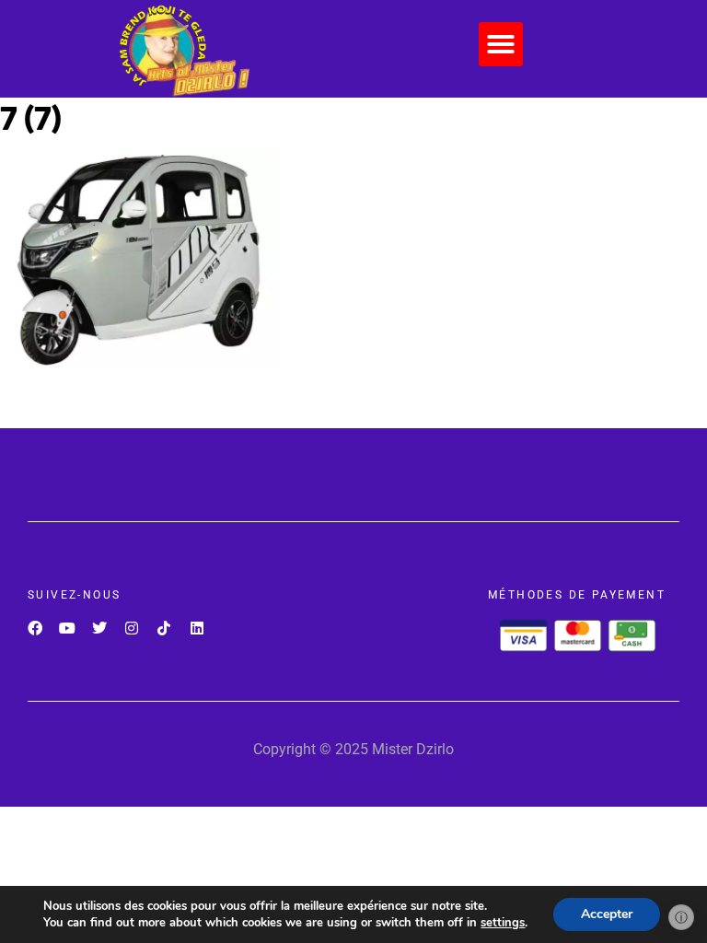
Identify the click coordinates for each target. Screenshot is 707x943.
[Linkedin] (196, 628)
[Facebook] (34, 628)
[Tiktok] (164, 628)
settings (503, 922)
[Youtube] (67, 628)
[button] (501, 44)
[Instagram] (132, 628)
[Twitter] (99, 628)
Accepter (606, 914)
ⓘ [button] (681, 917)
